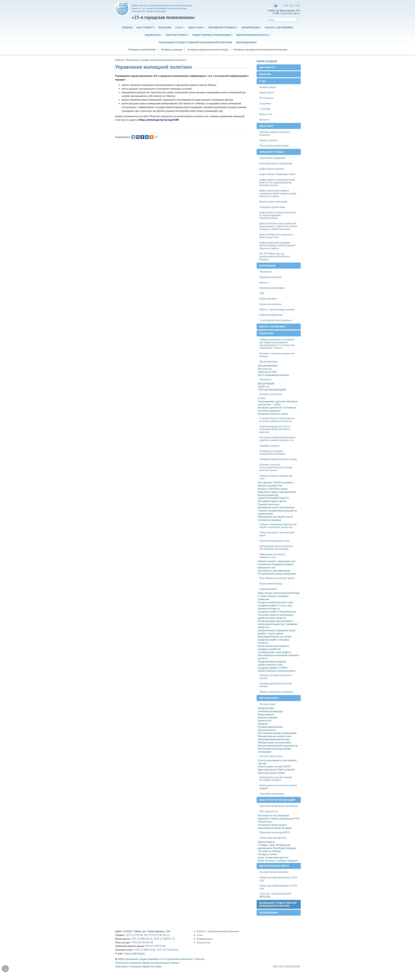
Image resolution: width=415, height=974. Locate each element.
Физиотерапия (266, 714)
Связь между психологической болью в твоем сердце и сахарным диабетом (278, 596)
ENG (297, 5)
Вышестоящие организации (273, 201)
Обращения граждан (222, 27)
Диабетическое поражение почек (276, 630)
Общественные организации (211, 34)
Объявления (265, 271)
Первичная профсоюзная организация (278, 805)
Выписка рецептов (268, 494)
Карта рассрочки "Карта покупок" (276, 769)
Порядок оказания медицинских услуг (275, 477)
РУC (286, 5)
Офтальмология (266, 730)
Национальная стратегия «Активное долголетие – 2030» (278, 403)
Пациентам (152, 34)
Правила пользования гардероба (276, 691)
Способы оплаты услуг (270, 756)
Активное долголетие (270, 394)
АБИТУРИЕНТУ (145, 27)
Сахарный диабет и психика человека (273, 641)
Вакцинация (265, 379)
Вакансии (164, 27)
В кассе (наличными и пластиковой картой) (277, 762)
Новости (263, 282)
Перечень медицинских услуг (274, 540)
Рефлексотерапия (268, 717)
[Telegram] (133, 137)
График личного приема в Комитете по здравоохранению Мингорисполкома (277, 215)
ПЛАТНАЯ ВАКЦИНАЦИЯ (272, 389)
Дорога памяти (266, 841)
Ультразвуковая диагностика (274, 739)
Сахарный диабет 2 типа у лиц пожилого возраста (275, 607)
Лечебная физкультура (270, 711)
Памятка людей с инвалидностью (276, 561)
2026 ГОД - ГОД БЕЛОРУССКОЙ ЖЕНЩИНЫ (275, 895)
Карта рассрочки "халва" (271, 772)
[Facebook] (142, 137)
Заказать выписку (268, 140)
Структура (264, 108)
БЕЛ (291, 5)
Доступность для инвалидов (274, 570)
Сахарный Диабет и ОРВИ (272, 667)
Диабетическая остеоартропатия (276, 670)
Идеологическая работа (252, 34)
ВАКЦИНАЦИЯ (266, 383)
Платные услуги (176, 34)
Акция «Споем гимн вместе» (273, 857)
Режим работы (266, 92)
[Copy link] (156, 137)
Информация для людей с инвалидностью (272, 556)
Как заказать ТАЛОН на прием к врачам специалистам (275, 484)
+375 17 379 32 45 (136, 935)
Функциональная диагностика (274, 736)
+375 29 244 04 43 (142, 942)
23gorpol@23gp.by (290, 13)
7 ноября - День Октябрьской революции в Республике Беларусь (277, 846)
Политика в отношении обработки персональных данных (147, 962)
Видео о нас (265, 114)
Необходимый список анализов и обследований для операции (276, 547)
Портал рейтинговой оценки (274, 145)
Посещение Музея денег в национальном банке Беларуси (275, 826)
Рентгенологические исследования (277, 733)
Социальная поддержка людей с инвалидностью (276, 566)
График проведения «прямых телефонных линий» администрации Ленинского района (277, 193)
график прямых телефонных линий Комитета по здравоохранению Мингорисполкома (277, 182)
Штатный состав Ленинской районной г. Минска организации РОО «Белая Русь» (278, 818)
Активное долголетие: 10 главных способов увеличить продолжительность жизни (277, 410)
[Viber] (138, 137)
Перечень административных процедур (274, 133)
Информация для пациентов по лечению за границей (275, 518)
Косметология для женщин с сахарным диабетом (274, 647)
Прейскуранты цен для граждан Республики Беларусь (275, 778)
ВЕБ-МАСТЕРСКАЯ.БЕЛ (286, 966)
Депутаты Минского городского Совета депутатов (276, 236)
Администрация (267, 87)
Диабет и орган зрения (270, 633)
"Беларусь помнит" (268, 854)
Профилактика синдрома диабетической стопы (272, 663)
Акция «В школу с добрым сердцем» (278, 860)
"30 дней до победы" (270, 851)
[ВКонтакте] (147, 137)
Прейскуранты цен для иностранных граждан (278, 787)
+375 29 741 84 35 (167, 949)
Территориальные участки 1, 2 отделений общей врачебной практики (275, 429)
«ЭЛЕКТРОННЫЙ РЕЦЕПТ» (273, 498)
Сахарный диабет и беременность (277, 611)
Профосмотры (266, 708)
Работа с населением (279, 27)
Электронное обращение (272, 157)
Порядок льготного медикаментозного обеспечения (276, 506)
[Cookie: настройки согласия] (5, 968)
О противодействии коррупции (275, 320)
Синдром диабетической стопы (275, 602)
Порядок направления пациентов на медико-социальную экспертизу (277, 526)
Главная (127, 27)
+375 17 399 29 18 (144, 949)
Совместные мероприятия (272, 837)
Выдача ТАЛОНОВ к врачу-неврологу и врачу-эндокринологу (277, 490)
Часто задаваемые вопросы (273, 374)
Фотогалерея (266, 97)
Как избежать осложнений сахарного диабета (278, 657)
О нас (178, 27)
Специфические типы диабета (274, 652)
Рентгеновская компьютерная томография (274, 750)
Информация (250, 27)
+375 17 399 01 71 (164, 938)
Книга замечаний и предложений (275, 163)
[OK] (151, 137)
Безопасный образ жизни (272, 287)
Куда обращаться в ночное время (276, 578)
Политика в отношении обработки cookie (138, 966)
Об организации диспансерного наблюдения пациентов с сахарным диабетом (277, 624)
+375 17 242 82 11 (159, 935)
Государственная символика (273, 871)
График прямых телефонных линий (277, 174)
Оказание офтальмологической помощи (275, 685)
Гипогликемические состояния (274, 636)
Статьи (261, 398)
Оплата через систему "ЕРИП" (274, 766)
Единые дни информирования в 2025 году (278, 879)
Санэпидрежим (246, 42)
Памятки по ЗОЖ (267, 371)
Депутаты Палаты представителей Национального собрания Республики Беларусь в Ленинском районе (278, 226)
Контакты (264, 119)
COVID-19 (263, 386)
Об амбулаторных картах (272, 501)
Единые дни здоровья (270, 304)
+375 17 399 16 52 (141, 938)
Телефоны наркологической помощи (207, 49)
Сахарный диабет (268, 588)
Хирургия (263, 723)
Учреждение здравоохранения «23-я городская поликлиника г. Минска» (164, 959)
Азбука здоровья (268, 298)
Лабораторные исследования (274, 742)
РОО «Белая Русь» (268, 811)
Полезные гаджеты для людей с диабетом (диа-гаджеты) (276, 616)
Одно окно (195, 27)
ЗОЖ (261, 293)
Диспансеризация (268, 361)
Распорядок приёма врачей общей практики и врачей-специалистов (277, 439)
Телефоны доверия (171, 49)
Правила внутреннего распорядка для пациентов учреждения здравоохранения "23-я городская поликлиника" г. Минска (276, 343)
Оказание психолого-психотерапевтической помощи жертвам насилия (275, 467)
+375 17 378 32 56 (155, 946)
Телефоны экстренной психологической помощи (260, 49)
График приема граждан (271, 168)
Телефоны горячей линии (142, 49)
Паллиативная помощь (270, 583)
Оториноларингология (270, 726)
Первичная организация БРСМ (274, 832)
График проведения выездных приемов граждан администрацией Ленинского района (277, 245)
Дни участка (265, 368)
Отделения (265, 103)
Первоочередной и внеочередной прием (277, 534)
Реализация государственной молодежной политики (195, 42)
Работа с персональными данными (277, 309)
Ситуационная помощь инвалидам (277, 573)
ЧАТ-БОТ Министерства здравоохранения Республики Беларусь (274, 256)
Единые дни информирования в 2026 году (278, 887)
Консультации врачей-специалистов (278, 745)
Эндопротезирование (270, 276)
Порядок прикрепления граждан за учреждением (277, 512)
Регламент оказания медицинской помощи (276, 355)
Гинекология (264, 720)
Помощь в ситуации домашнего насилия (275, 676)
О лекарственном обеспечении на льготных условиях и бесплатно (276, 420)
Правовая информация (271, 314)
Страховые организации (271, 793)
